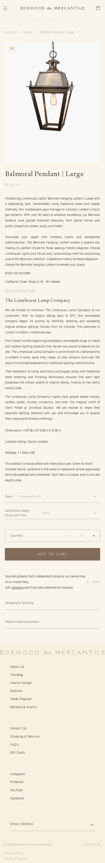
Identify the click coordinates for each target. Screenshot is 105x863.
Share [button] (95, 582)
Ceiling (27, 32)
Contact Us (18, 728)
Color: (9, 496)
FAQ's (14, 745)
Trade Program (21, 699)
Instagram (17, 774)
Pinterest (16, 782)
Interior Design (21, 683)
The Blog (16, 675)
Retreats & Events (23, 707)
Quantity (16, 536)
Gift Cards (17, 752)
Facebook (17, 798)
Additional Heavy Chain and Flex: (17, 513)
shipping (18, 587)
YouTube (16, 790)
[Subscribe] (89, 825)
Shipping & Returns (25, 736)
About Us (17, 667)
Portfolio (16, 691)
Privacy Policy (14, 853)
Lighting (9, 32)
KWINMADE (92, 844)
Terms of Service (16, 858)
